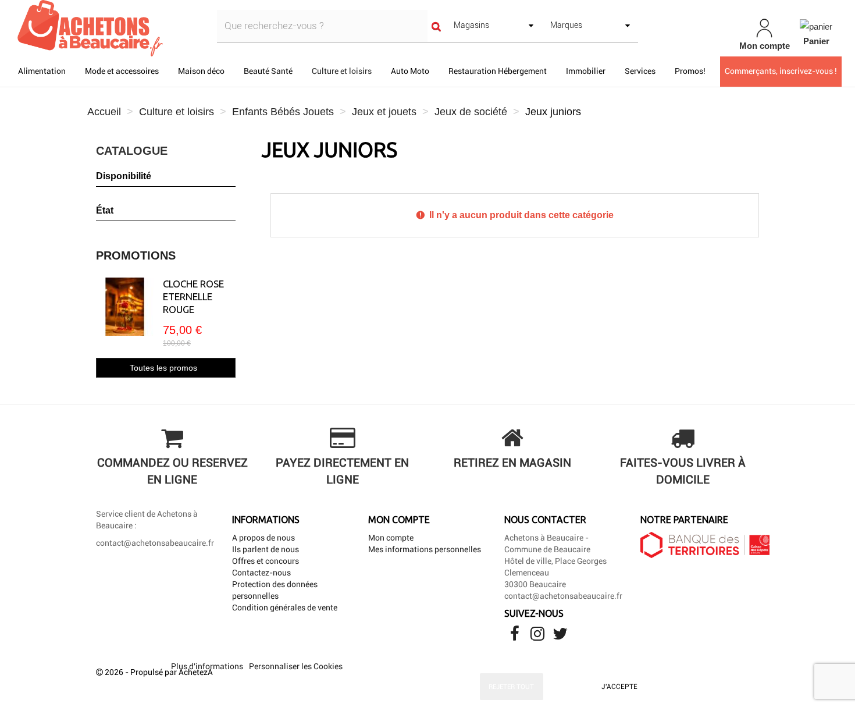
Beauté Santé (268, 71)
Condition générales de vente (284, 607)
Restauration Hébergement (497, 71)
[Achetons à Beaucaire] (148, 28)
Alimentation (42, 71)
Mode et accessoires (122, 71)
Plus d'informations (208, 666)
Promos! (690, 71)
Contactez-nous (261, 572)
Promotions (136, 255)
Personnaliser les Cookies (296, 666)
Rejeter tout (511, 687)
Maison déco (201, 71)
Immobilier (585, 71)
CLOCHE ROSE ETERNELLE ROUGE (193, 296)
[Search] (436, 26)
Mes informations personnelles (424, 549)
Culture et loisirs (342, 71)
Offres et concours (265, 561)
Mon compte (391, 537)
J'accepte (619, 687)
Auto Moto (410, 71)
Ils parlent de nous (265, 549)
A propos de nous (263, 537)
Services (640, 71)
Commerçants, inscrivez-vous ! (781, 71)
